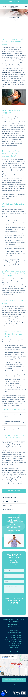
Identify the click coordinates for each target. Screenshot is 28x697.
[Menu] (26, 6)
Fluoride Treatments (11, 501)
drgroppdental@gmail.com (14, 632)
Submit (9, 609)
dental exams (13, 283)
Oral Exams (7, 505)
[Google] (18, 651)
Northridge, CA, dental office (12, 72)
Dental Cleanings (9, 497)
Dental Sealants (9, 510)
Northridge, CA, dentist (10, 470)
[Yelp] (14, 651)
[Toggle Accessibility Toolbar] (3, 694)
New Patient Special (14, 530)
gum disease (5, 133)
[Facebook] (10, 651)
